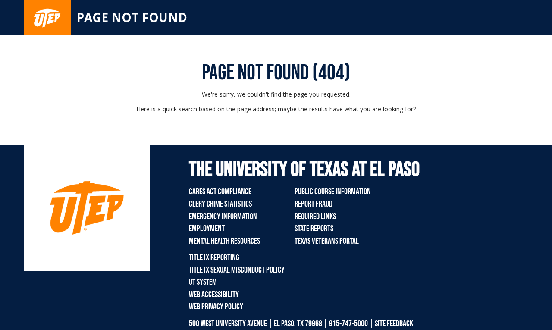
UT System (203, 282)
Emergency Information (223, 216)
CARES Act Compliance (220, 191)
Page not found (131, 17)
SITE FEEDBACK (394, 323)
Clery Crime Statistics (220, 204)
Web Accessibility (214, 294)
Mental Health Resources (224, 241)
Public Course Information (333, 191)
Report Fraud (313, 204)
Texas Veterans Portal (327, 241)
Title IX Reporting (214, 257)
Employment (207, 228)
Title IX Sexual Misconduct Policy (237, 270)
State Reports (314, 228)
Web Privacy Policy (216, 307)
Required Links (315, 216)
